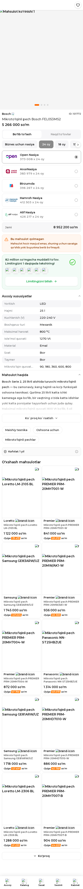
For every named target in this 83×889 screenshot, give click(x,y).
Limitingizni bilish (39, 281)
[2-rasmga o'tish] (41, 105)
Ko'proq (44, 856)
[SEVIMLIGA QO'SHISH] (78, 5)
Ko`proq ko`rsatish (39, 418)
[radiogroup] (41, 186)
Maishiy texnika (16, 430)
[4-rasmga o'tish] (47, 105)
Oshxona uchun (47, 430)
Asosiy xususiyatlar (17, 296)
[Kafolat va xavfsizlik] (76, 451)
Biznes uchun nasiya (19, 144)
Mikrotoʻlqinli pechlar (20, 439)
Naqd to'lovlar (61, 134)
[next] (78, 144)
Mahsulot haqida (15, 375)
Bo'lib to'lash (22, 134)
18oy (61, 144)
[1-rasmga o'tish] (37, 105)
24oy (46, 144)
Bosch (6, 114)
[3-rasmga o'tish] (44, 105)
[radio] (76, 157)
